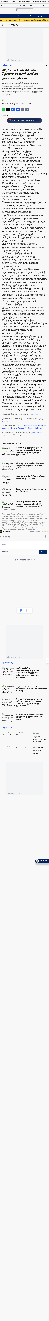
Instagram (42, 426)
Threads (21, 428)
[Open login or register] (47, 5)
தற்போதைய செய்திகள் (25, 16)
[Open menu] (2, 5)
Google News (36, 428)
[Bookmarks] (43, 5)
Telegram (13, 428)
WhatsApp (6, 421)
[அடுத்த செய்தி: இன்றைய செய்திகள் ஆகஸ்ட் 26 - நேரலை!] (47, 660)
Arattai (27, 428)
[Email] (22, 109)
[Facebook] (13, 109)
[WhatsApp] (3, 109)
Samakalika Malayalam (39, 1)
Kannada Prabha (24, 1)
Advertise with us (13, 60)
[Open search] (5, 5)
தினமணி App (37, 433)
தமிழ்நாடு (7, 65)
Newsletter (34, 414)
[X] (8, 109)
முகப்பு (9, 16)
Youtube (5, 428)
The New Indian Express (9, 1)
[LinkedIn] (18, 109)
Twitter (34, 426)
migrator (5, 116)
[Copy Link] (27, 109)
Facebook (26, 426)
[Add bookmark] (46, 65)
